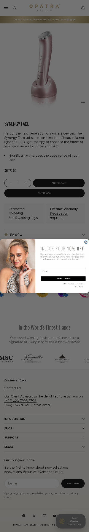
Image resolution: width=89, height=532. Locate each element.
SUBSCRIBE (63, 279)
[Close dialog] (86, 242)
